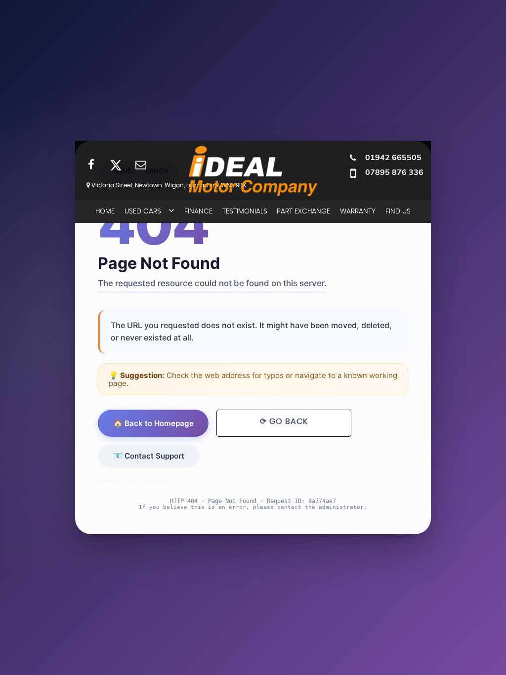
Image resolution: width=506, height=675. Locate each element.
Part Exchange (303, 211)
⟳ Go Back (284, 421)
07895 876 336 (394, 172)
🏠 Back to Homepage (153, 423)
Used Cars (143, 211)
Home (105, 211)
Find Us (398, 211)
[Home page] (253, 171)
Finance (198, 211)
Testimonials (244, 211)
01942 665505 (393, 157)
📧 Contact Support (148, 456)
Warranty (358, 211)
